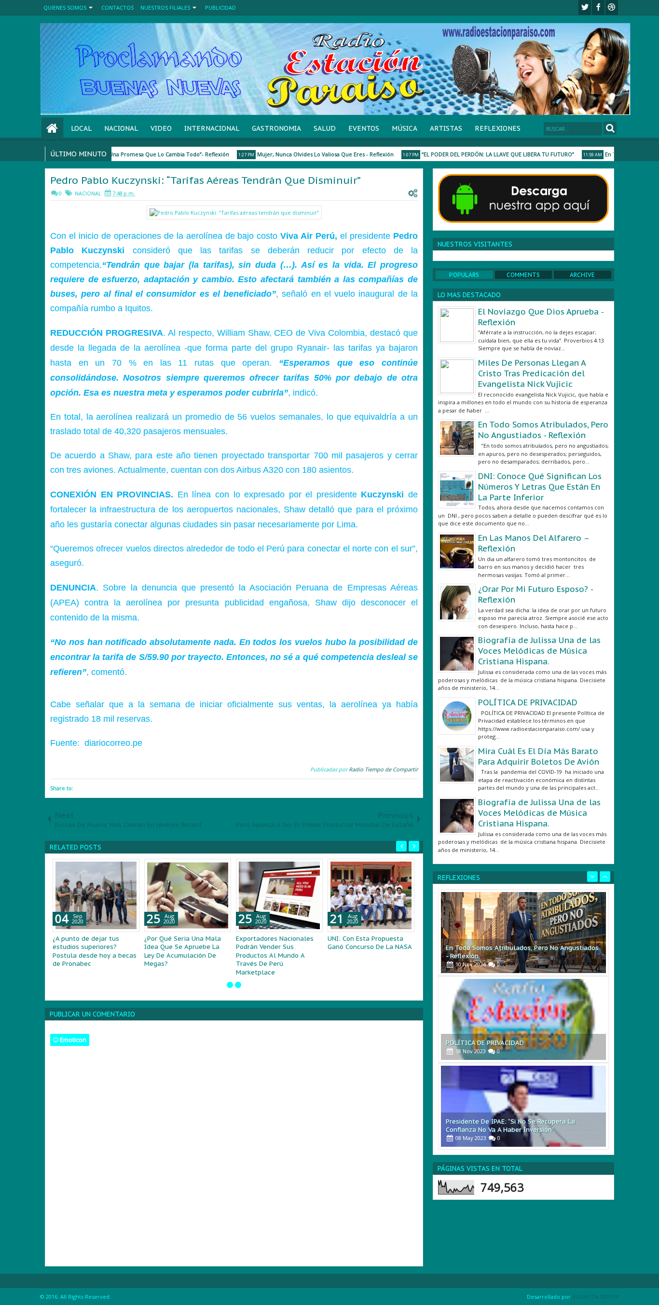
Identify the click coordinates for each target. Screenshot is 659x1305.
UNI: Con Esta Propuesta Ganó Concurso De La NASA (370, 942)
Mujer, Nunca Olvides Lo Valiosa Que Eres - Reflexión (314, 154)
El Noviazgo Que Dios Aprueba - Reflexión (541, 317)
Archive (582, 274)
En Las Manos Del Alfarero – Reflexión (533, 543)
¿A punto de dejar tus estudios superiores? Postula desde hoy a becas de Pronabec (95, 951)
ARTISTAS (446, 128)
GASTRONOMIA (276, 128)
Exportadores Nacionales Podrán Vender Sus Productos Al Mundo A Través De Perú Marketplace (275, 955)
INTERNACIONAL (211, 128)
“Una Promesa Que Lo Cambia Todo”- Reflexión (157, 154)
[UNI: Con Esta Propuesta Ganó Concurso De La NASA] (371, 895)
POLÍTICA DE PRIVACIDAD (527, 702)
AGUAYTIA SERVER (595, 1296)
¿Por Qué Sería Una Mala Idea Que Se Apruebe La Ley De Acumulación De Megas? (182, 951)
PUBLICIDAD (220, 7)
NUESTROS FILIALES (165, 7)
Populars (464, 274)
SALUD (325, 128)
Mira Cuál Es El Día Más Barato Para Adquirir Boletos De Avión (538, 756)
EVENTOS (363, 128)
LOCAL (81, 128)
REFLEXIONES (498, 128)
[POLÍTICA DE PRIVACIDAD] (523, 1019)
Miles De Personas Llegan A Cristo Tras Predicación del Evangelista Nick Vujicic (532, 373)
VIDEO (161, 128)
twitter (584, 7)
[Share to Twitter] (118, 868)
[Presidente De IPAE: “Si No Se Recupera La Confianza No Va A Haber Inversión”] (523, 1106)
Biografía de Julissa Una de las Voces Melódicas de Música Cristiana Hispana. (539, 651)
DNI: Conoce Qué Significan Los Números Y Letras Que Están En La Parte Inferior (540, 487)
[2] (238, 985)
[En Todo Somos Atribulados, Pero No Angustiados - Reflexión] (523, 932)
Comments (523, 274)
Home (52, 128)
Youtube (611, 7)
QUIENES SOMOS (64, 7)
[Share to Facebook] (107, 868)
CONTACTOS (117, 7)
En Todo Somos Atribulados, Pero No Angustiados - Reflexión (543, 429)
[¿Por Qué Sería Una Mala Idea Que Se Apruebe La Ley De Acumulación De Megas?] (187, 895)
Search (610, 128)
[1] (230, 985)
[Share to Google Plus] (129, 868)
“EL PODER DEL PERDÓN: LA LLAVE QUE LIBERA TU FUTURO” (486, 154)
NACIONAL (121, 128)
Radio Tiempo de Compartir (383, 769)
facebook (598, 7)
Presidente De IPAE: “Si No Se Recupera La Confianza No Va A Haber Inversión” (510, 1125)
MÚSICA (404, 128)
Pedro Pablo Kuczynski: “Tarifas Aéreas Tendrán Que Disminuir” (205, 180)
